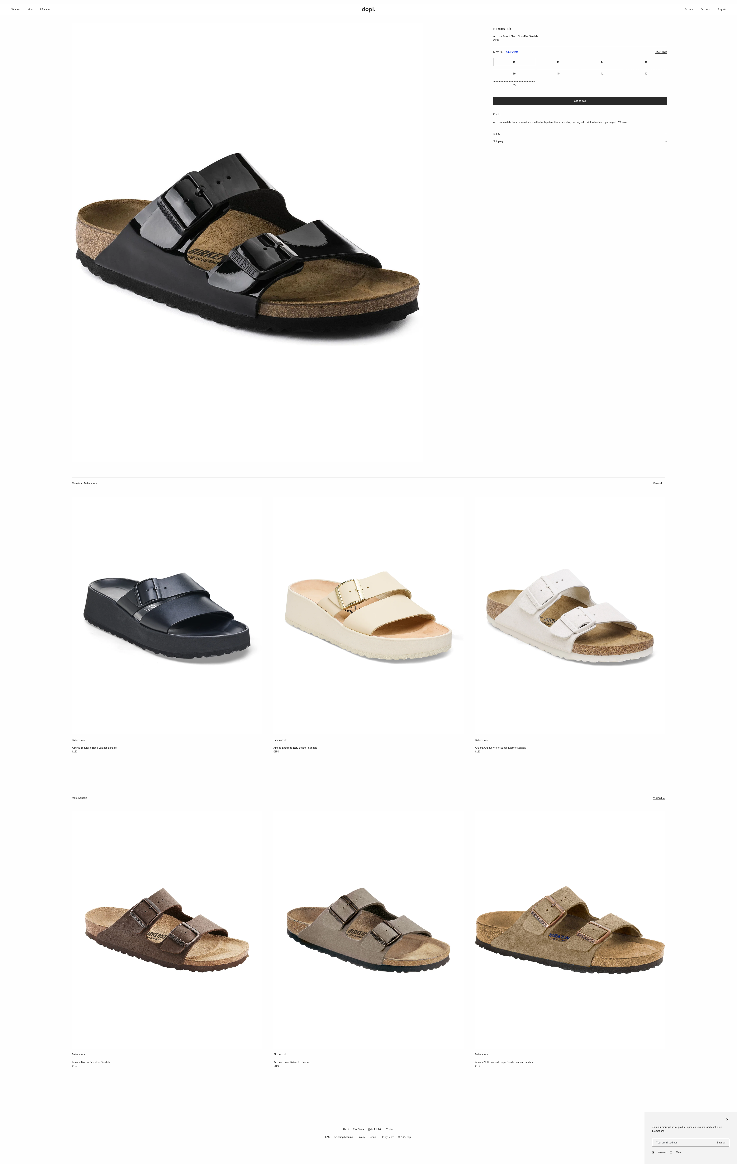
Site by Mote (387, 1137)
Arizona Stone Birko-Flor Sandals (292, 1062)
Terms (372, 1137)
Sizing (496, 133)
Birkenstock (78, 740)
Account (705, 9)
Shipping (498, 141)
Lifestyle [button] (45, 9)
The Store (358, 1129)
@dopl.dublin (375, 1129)
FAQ (327, 1137)
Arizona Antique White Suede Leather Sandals (500, 747)
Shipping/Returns (343, 1137)
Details (497, 114)
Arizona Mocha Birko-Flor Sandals (91, 1062)
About (346, 1129)
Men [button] (30, 9)
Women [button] (16, 9)
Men (678, 1152)
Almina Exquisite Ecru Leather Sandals (295, 747)
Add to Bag (580, 100)
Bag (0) (721, 9)
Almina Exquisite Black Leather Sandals (94, 747)
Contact (390, 1129)
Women (662, 1152)
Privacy (361, 1137)
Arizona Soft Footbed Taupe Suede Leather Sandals (504, 1062)
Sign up (721, 1142)
